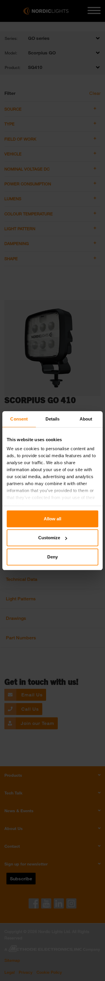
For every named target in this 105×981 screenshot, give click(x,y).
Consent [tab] (19, 418)
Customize (49, 537)
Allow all (52, 518)
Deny (52, 556)
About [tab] (86, 418)
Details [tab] (53, 418)
